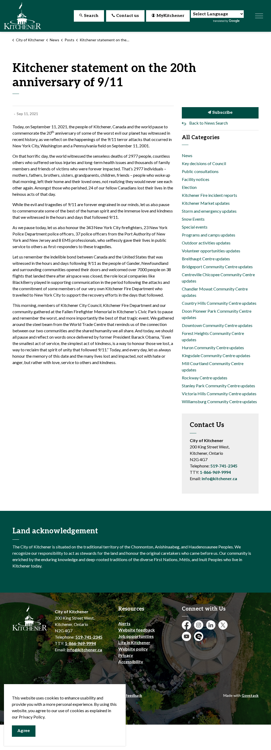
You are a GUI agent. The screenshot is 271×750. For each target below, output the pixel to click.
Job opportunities (136, 636)
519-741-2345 (223, 465)
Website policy (133, 648)
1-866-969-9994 (215, 472)
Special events (194, 226)
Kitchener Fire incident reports (209, 195)
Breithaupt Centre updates (206, 258)
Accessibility (130, 661)
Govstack (250, 695)
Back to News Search (208, 122)
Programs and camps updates (208, 234)
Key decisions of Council (204, 163)
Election (189, 187)
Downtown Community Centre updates (217, 325)
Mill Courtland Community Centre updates (212, 366)
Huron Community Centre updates (213, 347)
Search (91, 15)
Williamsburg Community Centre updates (219, 401)
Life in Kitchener (134, 642)
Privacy (125, 655)
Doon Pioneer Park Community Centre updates (216, 314)
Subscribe (222, 112)
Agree (23, 730)
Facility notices (195, 179)
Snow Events (193, 218)
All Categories (200, 137)
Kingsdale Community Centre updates (216, 355)
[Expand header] (259, 16)
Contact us (127, 15)
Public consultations (200, 171)
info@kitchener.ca (219, 478)
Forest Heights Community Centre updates (213, 336)
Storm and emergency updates (209, 210)
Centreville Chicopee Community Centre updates (218, 277)
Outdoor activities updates (206, 242)
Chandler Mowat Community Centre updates (215, 292)
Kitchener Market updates (206, 203)
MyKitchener (170, 15)
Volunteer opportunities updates (211, 250)
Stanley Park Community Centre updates (218, 385)
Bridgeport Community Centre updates (217, 266)
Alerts (124, 623)
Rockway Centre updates (204, 377)
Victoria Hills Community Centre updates (219, 393)
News (187, 155)
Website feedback (136, 629)
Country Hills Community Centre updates (219, 303)
